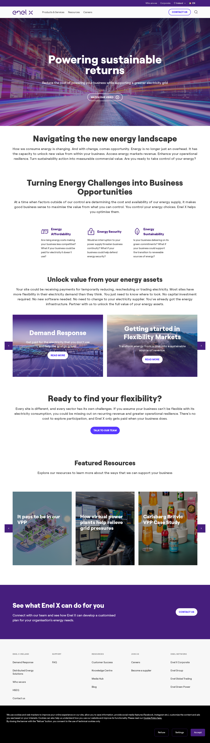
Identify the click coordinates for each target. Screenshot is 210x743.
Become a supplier (141, 670)
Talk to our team (105, 430)
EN (193, 3)
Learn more (152, 75)
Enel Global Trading (181, 678)
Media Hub (98, 678)
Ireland (179, 3)
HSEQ (16, 690)
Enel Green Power (180, 686)
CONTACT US (179, 12)
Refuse (161, 732)
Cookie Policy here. (153, 718)
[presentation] (9, 346)
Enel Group (177, 670)
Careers (135, 662)
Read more (58, 355)
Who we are (19, 682)
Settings (179, 732)
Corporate (165, 3)
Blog (94, 686)
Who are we (151, 3)
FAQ (54, 662)
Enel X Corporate (180, 662)
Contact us (19, 698)
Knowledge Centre (102, 670)
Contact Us (186, 612)
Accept (198, 732)
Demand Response (23, 662)
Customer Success (102, 662)
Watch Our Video (102, 97)
